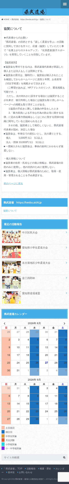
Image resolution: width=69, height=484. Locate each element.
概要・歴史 (45, 468)
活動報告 (31, 468)
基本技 (11, 472)
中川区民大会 (30, 232)
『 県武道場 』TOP (12, 468)
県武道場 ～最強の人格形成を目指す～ (30, 479)
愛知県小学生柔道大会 (35, 247)
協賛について (10, 210)
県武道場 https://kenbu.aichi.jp (23, 202)
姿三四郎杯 (28, 277)
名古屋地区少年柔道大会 (36, 262)
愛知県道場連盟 (31, 293)
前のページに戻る (13, 183)
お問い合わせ (25, 472)
